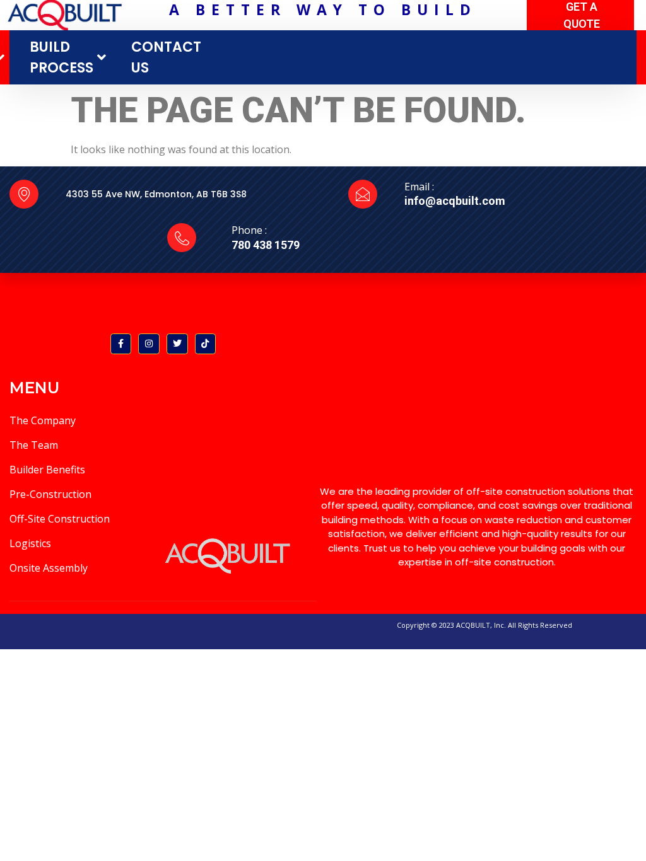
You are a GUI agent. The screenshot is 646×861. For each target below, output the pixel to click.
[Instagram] (149, 344)
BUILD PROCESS (61, 57)
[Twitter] (177, 344)
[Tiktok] (205, 344)
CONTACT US (166, 57)
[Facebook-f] (121, 344)
